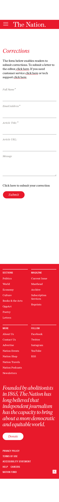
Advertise (8, 345)
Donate (13, 436)
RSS (33, 356)
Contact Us (9, 339)
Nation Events (11, 350)
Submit (14, 195)
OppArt (7, 306)
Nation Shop (10, 356)
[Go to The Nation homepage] (29, 24)
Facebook (36, 334)
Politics (7, 278)
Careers (15, 467)
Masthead (37, 284)
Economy (8, 289)
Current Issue (39, 278)
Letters (7, 317)
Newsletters (10, 373)
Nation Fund (10, 472)
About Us (8, 334)
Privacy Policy (11, 451)
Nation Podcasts (12, 367)
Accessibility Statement (17, 461)
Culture (7, 295)
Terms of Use (10, 456)
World (6, 284)
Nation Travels (11, 362)
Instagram (37, 345)
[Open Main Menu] (5, 24)
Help (5, 467)
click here (22, 69)
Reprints (36, 304)
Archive (35, 289)
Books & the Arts (12, 300)
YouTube (36, 350)
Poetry (6, 312)
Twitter (35, 339)
